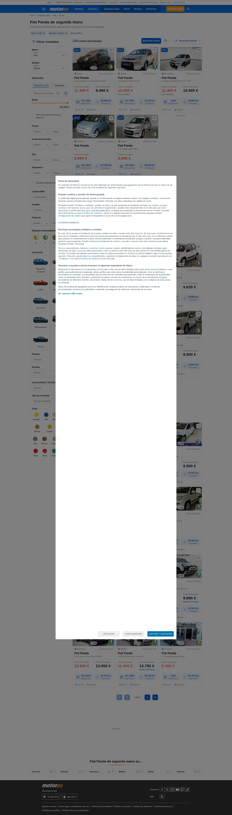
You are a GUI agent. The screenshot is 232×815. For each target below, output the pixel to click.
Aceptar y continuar (160, 634)
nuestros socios (97, 248)
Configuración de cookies (69, 216)
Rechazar (108, 634)
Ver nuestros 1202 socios (70, 293)
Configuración (133, 634)
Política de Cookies (92, 213)
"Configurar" (63, 258)
